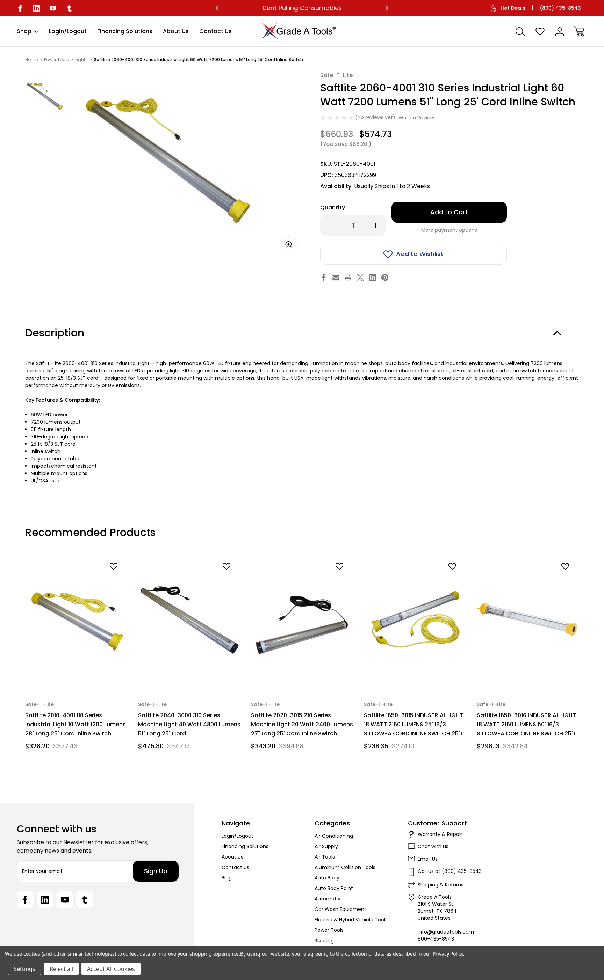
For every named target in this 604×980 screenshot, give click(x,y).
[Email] (335, 277)
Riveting (324, 940)
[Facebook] (20, 8)
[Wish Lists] (540, 31)
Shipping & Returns (440, 884)
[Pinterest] (384, 277)
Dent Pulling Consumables (302, 8)
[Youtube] (53, 8)
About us (176, 31)
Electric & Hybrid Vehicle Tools (351, 919)
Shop (24, 31)
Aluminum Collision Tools (345, 867)
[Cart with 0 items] (579, 31)
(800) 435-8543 (560, 8)
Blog (227, 877)
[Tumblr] (69, 8)
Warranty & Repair (440, 834)
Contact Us (215, 31)
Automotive (329, 898)
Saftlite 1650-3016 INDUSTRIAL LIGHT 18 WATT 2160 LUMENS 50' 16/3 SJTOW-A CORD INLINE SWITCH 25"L (526, 724)
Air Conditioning (334, 835)
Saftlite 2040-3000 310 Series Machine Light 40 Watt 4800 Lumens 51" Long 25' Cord (189, 724)
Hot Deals (513, 8)
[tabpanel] (44, 96)
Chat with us (433, 846)
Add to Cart (77, 673)
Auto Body (327, 877)
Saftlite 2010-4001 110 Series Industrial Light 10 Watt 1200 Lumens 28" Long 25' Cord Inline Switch (75, 724)
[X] (360, 277)
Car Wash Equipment (340, 909)
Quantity (332, 207)
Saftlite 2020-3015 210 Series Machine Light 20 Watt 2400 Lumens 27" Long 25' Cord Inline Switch (302, 724)
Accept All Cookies (111, 969)
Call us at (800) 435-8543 (450, 871)
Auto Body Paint (334, 888)
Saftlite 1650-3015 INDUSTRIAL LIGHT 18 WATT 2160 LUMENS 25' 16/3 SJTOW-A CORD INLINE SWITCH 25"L (413, 724)
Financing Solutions (124, 31)
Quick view (96, 578)
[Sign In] (560, 31)
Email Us (428, 858)
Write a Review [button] (416, 117)
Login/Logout (68, 31)
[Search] (520, 31)
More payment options (449, 230)
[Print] (348, 277)
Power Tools (329, 930)
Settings (24, 969)
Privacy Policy (448, 953)
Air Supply (326, 846)
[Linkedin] (36, 8)
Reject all (61, 969)
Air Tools (325, 856)
